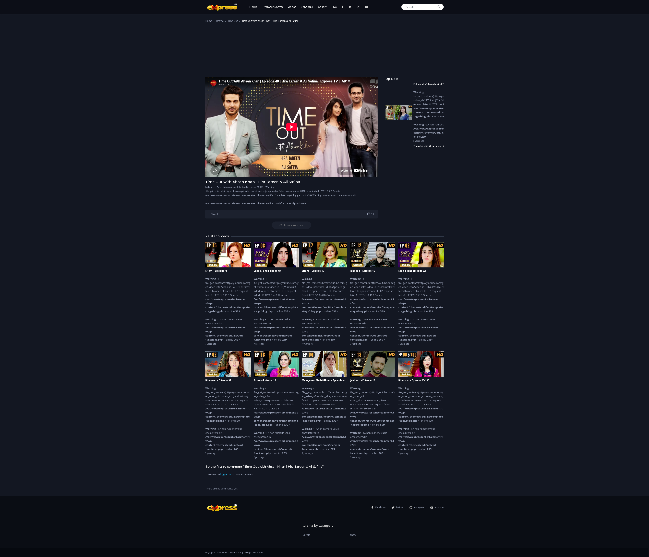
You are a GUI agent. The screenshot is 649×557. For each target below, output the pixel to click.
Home (253, 6)
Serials (306, 534)
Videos (292, 6)
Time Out (233, 20)
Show (353, 534)
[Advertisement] (324, 51)
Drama (219, 20)
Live (334, 6)
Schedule (307, 6)
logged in (225, 474)
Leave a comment (294, 225)
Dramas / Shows (272, 6)
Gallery (322, 6)
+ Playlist (213, 214)
